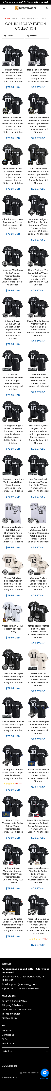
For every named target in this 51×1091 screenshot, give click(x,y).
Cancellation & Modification (17, 1009)
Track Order (8, 1043)
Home (7, 18)
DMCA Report (9, 1065)
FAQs (5, 1039)
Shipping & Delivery (12, 1005)
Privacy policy (9, 1018)
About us (6, 1030)
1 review (18, 783)
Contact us (8, 1034)
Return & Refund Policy (14, 1001)
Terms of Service (11, 1013)
